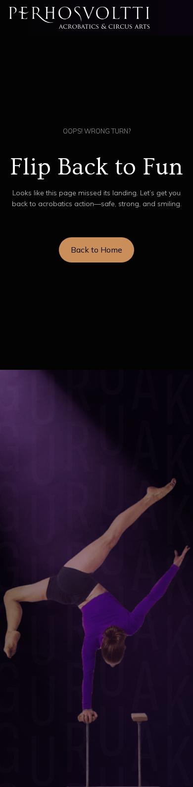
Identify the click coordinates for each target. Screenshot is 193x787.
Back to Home (96, 250)
